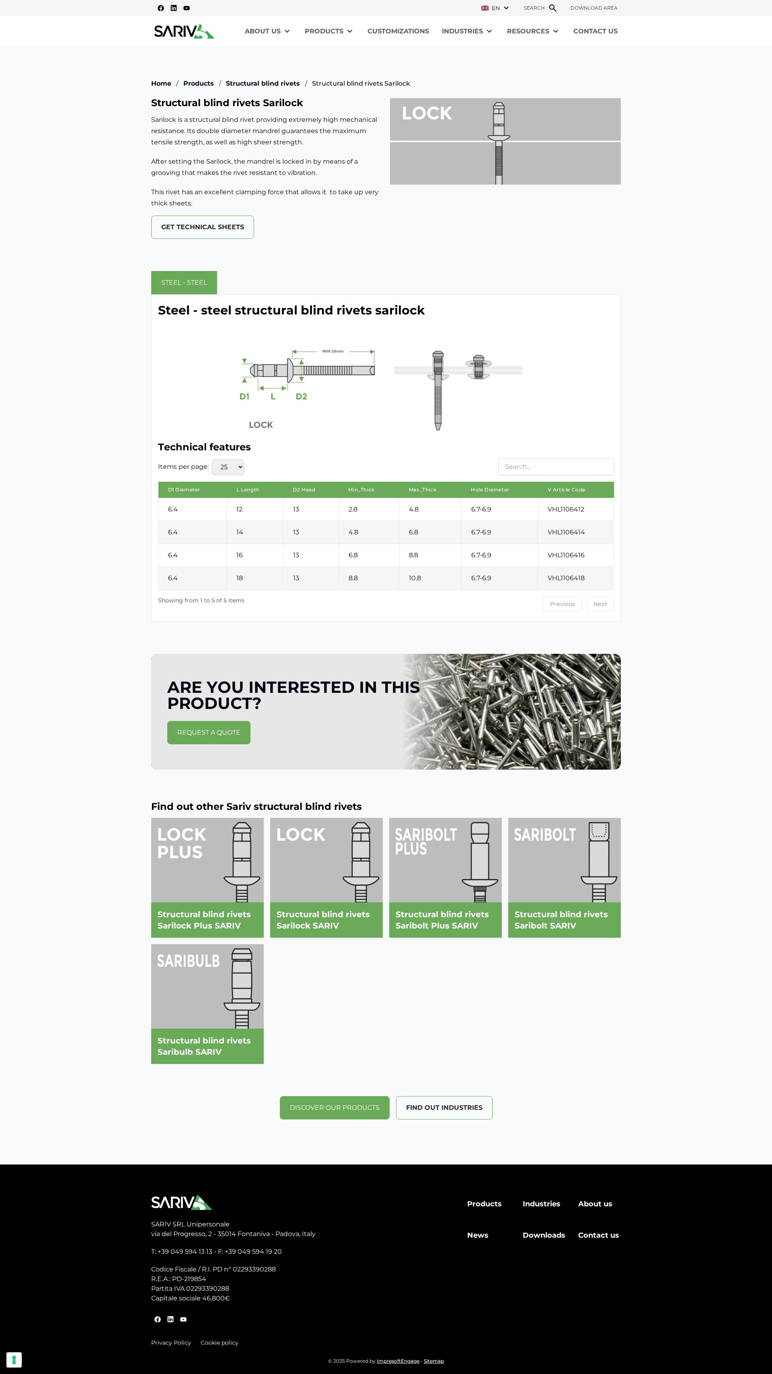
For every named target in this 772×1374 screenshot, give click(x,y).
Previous (562, 604)
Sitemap (434, 1361)
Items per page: (183, 466)
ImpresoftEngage (398, 1361)
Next (600, 604)
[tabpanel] (386, 458)
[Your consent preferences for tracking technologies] (14, 1360)
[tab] (184, 282)
